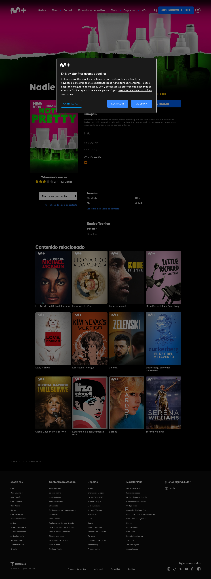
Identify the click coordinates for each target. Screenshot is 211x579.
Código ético (131, 506)
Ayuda (172, 488)
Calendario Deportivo (97, 540)
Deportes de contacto (97, 532)
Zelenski (113, 367)
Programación (94, 549)
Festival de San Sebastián (59, 532)
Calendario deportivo (91, 10)
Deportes (129, 10)
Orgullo (14, 549)
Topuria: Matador (95, 527)
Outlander (53, 514)
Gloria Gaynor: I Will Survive (50, 431)
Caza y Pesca (54, 545)
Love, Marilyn (42, 367)
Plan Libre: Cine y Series (136, 519)
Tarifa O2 (130, 540)
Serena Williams (155, 431)
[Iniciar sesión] (197, 10)
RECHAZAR (117, 103)
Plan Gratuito (131, 527)
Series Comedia (17, 536)
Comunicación (132, 549)
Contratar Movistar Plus (136, 510)
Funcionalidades (133, 493)
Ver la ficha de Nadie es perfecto (61, 205)
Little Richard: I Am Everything (162, 306)
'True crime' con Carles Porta (61, 527)
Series (42, 10)
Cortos (13, 510)
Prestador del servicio (77, 569)
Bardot (113, 431)
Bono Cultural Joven (134, 536)
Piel (89, 203)
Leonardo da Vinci (82, 306)
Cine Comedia (16, 501)
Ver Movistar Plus (133, 488)
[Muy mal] (37, 181)
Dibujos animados (56, 536)
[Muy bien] (51, 181)
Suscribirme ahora (175, 10)
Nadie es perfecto (54, 196)
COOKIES (131, 569)
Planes (129, 523)
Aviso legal (98, 569)
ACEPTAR (141, 103)
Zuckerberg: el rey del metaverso (158, 369)
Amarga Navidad (56, 501)
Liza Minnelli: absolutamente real (88, 433)
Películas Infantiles (18, 519)
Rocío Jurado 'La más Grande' (61, 523)
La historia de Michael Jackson (52, 306)
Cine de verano (17, 514)
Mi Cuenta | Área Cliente (136, 497)
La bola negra (55, 493)
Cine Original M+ (17, 493)
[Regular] (44, 181)
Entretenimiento (17, 545)
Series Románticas (18, 532)
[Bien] (48, 181)
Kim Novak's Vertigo (83, 367)
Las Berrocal (54, 519)
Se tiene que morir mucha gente (62, 510)
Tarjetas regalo (132, 545)
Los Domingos (55, 497)
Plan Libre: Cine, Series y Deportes (140, 514)
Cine (54, 10)
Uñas (137, 198)
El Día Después (94, 506)
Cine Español (16, 497)
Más (144, 10)
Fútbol (68, 10)
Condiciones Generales (136, 501)
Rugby (90, 523)
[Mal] (40, 181)
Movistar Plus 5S (55, 549)
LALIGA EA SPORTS (95, 497)
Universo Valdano (95, 510)
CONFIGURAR (71, 103)
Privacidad (115, 569)
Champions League (96, 493)
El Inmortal (53, 506)
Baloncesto (92, 514)
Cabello (139, 203)
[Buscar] (155, 10)
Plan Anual (130, 532)
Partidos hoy (93, 545)
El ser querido (55, 488)
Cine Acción (15, 506)
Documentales (17, 540)
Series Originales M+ (19, 527)
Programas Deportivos (58, 540)
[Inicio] (18, 10)
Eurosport (92, 536)
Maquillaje (92, 198)
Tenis (114, 10)
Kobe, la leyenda (118, 306)
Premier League (94, 501)
